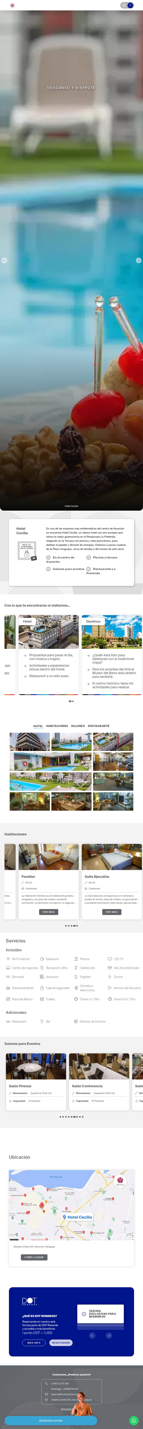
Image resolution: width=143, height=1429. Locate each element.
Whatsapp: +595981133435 (64, 1389)
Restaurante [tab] (98, 726)
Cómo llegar (34, 1257)
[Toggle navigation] (127, 5)
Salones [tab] (78, 726)
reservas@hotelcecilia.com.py (66, 1394)
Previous (4, 260)
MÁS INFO (34, 1343)
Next (138, 260)
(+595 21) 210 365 (60, 1383)
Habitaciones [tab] (57, 726)
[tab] (70, 701)
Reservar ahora (51, 1421)
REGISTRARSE (61, 1343)
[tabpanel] (36, 655)
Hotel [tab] (38, 726)
